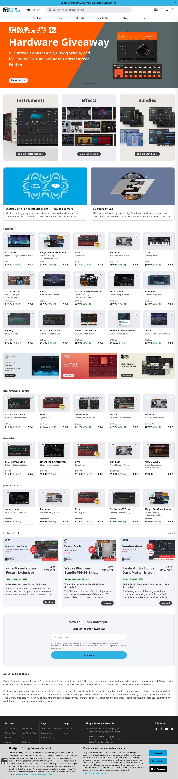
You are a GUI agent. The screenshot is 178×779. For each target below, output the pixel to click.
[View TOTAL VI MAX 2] (19, 280)
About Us (68, 733)
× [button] (175, 2)
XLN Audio (89, 334)
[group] (19, 250)
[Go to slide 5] (94, 83)
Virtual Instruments (153, 465)
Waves (126, 255)
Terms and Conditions (51, 728)
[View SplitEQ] (19, 319)
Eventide (14, 334)
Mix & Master (115, 255)
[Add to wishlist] (31, 236)
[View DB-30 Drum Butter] (89, 319)
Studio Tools (10, 733)
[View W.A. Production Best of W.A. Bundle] (89, 280)
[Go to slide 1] (83, 83)
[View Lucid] (159, 319)
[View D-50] (159, 241)
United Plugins (89, 418)
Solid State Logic (54, 334)
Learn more (110, 2)
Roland (156, 255)
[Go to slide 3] (89, 83)
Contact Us (69, 728)
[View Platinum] (124, 241)
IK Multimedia (13, 297)
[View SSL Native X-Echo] (54, 319)
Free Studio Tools (29, 733)
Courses (25, 737)
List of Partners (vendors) (94, 773)
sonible (127, 295)
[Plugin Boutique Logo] (11, 10)
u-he (84, 255)
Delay (42, 334)
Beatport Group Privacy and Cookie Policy (33, 774)
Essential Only (158, 761)
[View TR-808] (124, 403)
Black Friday (27, 742)
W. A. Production (84, 297)
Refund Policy (47, 737)
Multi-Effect (45, 295)
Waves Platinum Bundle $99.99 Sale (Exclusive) (79, 570)
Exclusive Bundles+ (50, 258)
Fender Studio (123, 334)
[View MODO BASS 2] (159, 450)
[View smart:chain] (124, 280)
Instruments (11, 728)
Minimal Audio (164, 334)
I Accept (158, 753)
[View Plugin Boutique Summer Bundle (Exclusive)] (54, 241)
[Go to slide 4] (92, 83)
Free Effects (26, 728)
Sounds (8, 742)
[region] (89, 761)
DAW (112, 334)
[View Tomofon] (159, 280)
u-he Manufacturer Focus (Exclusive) (22, 570)
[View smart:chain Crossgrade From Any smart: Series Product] (54, 450)
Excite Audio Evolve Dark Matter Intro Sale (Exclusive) (138, 570)
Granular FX (150, 334)
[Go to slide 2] (86, 83)
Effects (8, 737)
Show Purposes (158, 769)
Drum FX (78, 334)
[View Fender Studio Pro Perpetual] (124, 319)
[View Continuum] (89, 403)
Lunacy (56, 295)
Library (36, 9)
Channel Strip (115, 295)
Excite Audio (27, 255)
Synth (77, 255)
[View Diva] (89, 241)
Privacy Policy (47, 733)
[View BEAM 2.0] (54, 280)
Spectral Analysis (12, 255)
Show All (170, 533)
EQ (6, 334)
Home (27, 9)
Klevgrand (157, 295)
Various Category (47, 255)
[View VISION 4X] (19, 241)
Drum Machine (116, 418)
